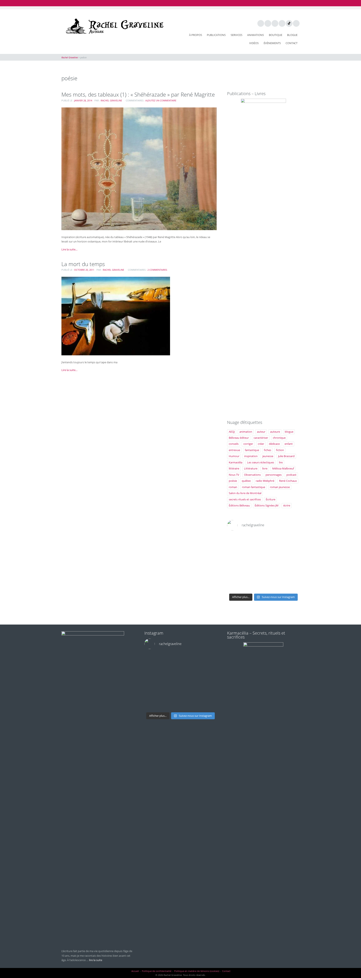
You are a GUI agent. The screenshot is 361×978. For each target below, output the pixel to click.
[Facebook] (260, 23)
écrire (286, 505)
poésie (233, 481)
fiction (280, 450)
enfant (289, 444)
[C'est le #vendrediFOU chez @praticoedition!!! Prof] (235, 540)
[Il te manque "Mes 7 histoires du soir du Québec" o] (291, 585)
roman (233, 487)
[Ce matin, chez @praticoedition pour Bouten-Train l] (291, 551)
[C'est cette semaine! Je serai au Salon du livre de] (235, 551)
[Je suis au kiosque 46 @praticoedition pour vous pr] (235, 562)
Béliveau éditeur (239, 438)
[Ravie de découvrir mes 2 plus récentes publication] (272, 585)
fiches (267, 450)
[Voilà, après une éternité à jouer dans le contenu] (291, 574)
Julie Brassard (286, 456)
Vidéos (254, 43)
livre (264, 468)
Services (236, 35)
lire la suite (95, 960)
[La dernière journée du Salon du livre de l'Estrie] (272, 551)
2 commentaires (157, 269)
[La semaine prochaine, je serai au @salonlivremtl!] (254, 540)
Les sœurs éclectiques (260, 462)
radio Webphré (265, 481)
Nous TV (234, 475)
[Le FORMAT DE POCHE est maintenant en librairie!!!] (291, 562)
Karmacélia (235, 462)
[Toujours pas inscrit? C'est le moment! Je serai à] (235, 574)
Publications (216, 35)
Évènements (272, 43)
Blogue (292, 35)
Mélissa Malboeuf (283, 468)
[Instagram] (281, 23)
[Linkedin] (267, 23)
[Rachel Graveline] (113, 26)
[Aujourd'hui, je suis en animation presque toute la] (291, 540)
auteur (261, 432)
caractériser (261, 438)
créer (261, 444)
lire (281, 462)
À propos (195, 35)
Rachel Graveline (111, 100)
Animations (255, 35)
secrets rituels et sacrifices (245, 499)
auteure (275, 432)
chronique (279, 438)
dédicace (274, 444)
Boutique (275, 35)
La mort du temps (83, 264)
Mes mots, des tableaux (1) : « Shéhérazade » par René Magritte (138, 94)
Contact (291, 43)
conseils (234, 444)
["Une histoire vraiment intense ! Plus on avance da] (254, 574)
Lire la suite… (69, 249)
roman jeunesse (280, 487)
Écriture (270, 499)
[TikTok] (288, 23)
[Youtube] (274, 23)
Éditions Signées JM (266, 505)
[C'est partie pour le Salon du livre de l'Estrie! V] (254, 562)
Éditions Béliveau (239, 505)
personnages (274, 475)
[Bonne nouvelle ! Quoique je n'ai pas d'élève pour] (272, 540)
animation (245, 432)
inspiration (251, 456)
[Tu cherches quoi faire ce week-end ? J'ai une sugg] (254, 585)
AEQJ (232, 432)
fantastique (252, 450)
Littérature (250, 468)
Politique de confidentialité (156, 971)
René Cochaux (288, 481)
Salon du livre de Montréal (245, 493)
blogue (289, 432)
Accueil (135, 971)
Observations (252, 475)
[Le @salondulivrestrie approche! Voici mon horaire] (272, 562)
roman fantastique (253, 487)
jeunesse (267, 456)
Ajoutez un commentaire (160, 100)
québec (246, 481)
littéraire (234, 468)
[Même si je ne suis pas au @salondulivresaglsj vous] (272, 574)
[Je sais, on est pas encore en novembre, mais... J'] (254, 551)
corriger (248, 444)
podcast (291, 475)
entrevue (234, 450)
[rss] (296, 23)
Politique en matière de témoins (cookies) (196, 971)
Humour (234, 456)
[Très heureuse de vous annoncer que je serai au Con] (235, 585)
